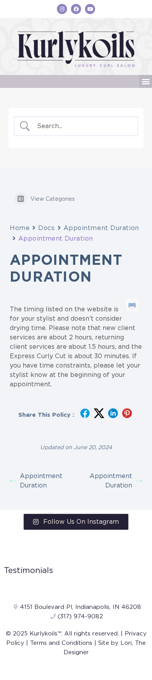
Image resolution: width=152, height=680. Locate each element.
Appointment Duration (101, 228)
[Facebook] (76, 9)
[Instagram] (62, 9)
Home (20, 228)
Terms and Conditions (61, 642)
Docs (46, 228)
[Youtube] (90, 9)
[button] (145, 81)
